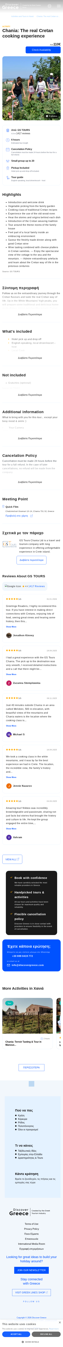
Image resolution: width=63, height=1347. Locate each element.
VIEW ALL (11, 859)
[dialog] (31, 1333)
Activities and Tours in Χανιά (22, 16)
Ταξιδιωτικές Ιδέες (27, 1151)
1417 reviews (23, 133)
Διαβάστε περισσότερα (31, 560)
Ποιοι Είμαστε (31, 1234)
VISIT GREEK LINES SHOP (30, 1292)
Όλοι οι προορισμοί (28, 1129)
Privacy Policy (31, 1229)
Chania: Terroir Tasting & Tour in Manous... (23, 1043)
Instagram (23, 1308)
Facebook (18, 1308)
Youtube (34, 1308)
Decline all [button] (46, 1334)
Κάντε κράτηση (26, 1174)
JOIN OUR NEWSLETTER (31, 1270)
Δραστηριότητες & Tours (30, 1158)
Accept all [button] (16, 1334)
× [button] (60, 1322)
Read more (54, 1329)
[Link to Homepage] (10, 6)
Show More (11, 627)
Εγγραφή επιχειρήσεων (31, 1249)
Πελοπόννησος (26, 1126)
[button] (31, 1342)
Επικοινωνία (31, 1239)
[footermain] (31, 1084)
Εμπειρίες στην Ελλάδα (30, 1154)
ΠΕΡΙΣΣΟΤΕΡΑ (31, 1067)
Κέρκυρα (22, 1119)
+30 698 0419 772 (22, 956)
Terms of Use (31, 1224)
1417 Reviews (36, 586)
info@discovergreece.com (28, 965)
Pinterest (39, 1308)
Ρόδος (21, 1122)
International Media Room (31, 1244)
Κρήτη (21, 1115)
